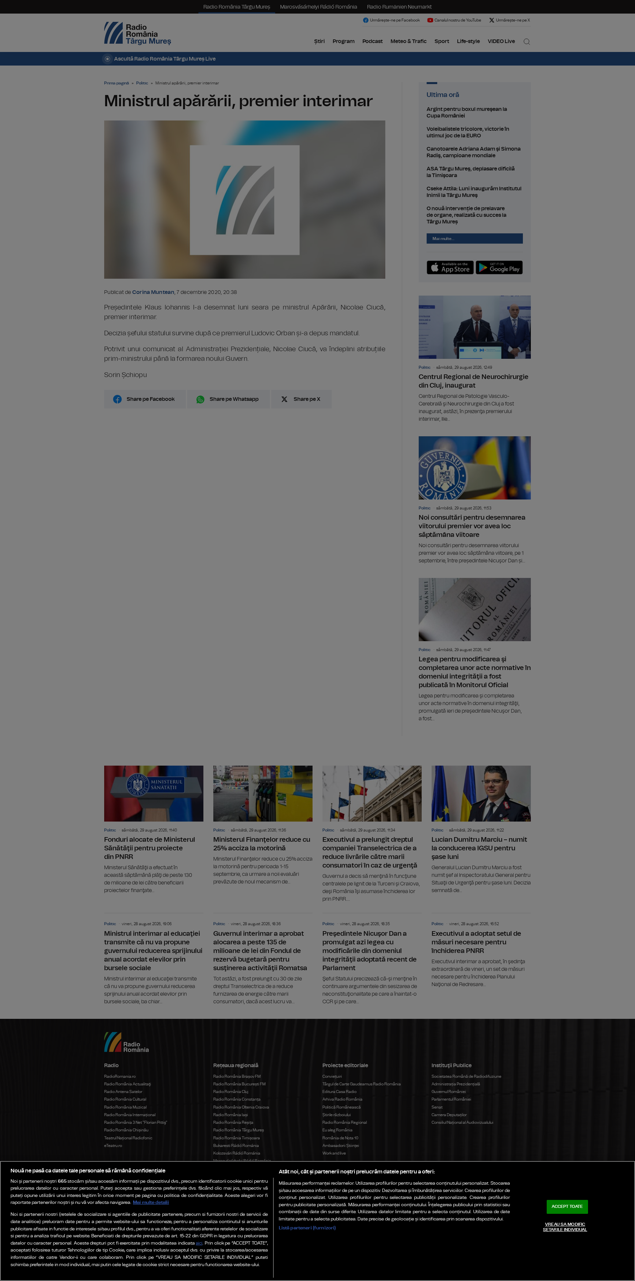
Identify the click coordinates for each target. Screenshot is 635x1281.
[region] (317, 1221)
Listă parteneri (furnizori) (307, 1227)
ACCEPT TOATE (567, 1207)
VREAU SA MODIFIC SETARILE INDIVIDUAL (565, 1227)
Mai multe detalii (151, 1202)
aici (199, 1243)
